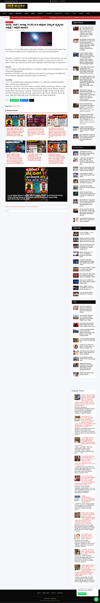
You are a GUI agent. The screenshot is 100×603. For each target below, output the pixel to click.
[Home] (15, 6)
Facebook (54, 1)
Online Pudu (53, 599)
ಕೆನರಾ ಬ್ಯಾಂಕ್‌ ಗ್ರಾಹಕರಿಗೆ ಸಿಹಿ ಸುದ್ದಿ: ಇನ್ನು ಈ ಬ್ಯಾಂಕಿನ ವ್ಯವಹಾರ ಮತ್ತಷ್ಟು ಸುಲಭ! (88, 282)
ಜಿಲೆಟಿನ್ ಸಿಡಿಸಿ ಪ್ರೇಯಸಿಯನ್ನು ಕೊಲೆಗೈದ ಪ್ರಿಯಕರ (86, 373)
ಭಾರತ (10, 13)
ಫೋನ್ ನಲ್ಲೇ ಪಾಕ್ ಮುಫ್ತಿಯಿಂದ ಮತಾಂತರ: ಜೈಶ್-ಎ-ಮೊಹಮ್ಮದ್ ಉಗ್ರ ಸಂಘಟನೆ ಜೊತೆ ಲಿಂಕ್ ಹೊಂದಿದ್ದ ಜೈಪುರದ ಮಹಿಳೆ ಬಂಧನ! (87, 138)
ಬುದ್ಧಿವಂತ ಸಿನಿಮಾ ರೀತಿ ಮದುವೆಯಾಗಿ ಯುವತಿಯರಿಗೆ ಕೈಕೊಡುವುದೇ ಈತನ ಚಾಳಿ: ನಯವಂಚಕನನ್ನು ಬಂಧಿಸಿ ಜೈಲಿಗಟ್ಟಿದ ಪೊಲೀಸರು (86, 367)
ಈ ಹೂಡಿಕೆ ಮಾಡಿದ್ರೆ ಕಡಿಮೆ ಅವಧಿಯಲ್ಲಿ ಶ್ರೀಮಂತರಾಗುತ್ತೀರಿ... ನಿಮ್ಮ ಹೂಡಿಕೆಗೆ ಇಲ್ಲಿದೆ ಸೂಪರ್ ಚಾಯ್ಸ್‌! (87, 262)
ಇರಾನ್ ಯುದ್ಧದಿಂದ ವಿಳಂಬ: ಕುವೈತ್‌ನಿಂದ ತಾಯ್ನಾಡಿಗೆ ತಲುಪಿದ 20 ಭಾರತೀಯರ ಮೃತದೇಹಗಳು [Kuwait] (87, 195)
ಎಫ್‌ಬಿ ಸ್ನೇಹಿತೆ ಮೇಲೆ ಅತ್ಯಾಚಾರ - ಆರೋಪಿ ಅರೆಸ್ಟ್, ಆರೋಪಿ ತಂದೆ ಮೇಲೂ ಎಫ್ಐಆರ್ (87, 220)
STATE (74, 13)
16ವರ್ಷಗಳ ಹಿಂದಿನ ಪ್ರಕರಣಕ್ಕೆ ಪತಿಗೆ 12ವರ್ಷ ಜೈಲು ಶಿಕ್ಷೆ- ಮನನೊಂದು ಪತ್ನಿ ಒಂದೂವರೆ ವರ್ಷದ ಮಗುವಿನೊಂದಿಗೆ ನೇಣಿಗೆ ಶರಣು (87, 161)
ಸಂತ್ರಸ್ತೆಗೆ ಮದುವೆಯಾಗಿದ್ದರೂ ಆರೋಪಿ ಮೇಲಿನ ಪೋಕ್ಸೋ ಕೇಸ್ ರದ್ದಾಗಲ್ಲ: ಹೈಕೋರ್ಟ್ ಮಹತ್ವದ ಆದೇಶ (87, 129)
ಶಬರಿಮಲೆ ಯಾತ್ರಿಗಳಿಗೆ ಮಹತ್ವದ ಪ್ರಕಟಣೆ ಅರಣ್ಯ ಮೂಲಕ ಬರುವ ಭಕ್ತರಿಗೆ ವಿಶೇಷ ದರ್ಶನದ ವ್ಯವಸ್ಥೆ (87, 240)
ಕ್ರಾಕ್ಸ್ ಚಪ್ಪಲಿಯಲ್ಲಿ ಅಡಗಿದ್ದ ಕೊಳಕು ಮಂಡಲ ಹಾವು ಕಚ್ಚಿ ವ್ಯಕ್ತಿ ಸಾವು (87, 187)
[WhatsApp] (96, 599)
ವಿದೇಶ (33, 13)
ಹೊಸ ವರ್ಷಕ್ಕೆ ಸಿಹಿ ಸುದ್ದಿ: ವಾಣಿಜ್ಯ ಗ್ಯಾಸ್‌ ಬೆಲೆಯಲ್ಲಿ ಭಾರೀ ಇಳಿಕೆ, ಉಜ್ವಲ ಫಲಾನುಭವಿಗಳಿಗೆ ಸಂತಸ (87, 275)
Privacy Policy (22, 207)
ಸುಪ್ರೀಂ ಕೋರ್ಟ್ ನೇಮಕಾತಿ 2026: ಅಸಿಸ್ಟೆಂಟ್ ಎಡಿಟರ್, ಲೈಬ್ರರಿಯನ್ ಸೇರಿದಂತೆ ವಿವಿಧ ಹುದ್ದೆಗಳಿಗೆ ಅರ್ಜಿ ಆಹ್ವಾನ (86, 318)
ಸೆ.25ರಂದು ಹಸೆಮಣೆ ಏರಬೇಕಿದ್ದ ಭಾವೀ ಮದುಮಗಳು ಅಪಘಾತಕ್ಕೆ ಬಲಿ (87, 340)
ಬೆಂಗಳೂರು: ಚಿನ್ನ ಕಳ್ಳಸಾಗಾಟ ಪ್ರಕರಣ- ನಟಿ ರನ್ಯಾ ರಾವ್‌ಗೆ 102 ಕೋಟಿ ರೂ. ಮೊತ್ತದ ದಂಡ (87, 346)
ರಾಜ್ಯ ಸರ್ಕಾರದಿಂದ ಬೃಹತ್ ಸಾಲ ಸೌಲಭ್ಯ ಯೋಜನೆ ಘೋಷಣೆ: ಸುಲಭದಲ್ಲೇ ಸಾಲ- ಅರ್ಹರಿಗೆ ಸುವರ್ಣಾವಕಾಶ (87, 247)
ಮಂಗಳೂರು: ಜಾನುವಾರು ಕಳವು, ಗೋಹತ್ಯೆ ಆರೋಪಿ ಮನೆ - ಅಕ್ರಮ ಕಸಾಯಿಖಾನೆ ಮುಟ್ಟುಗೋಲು (87, 181)
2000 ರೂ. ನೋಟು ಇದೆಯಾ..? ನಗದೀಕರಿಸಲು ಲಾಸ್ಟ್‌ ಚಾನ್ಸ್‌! (87, 293)
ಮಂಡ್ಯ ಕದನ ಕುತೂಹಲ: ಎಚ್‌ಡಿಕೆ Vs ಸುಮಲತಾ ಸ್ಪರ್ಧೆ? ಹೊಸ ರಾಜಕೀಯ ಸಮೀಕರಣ (87, 269)
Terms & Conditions (32, 207)
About (39, 593)
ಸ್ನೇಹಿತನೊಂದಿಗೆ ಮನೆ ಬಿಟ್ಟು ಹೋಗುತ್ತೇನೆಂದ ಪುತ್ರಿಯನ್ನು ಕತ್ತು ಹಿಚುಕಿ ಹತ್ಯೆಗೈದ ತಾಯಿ (87, 153)
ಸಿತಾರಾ (26, 13)
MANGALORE (58, 13)
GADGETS (40, 13)
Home (4, 13)
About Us (8, 207)
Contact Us (14, 207)
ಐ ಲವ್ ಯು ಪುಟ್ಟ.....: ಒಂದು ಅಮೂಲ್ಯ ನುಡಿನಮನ (86, 233)
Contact (53, 593)
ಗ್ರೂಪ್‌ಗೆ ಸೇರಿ (82, 593)
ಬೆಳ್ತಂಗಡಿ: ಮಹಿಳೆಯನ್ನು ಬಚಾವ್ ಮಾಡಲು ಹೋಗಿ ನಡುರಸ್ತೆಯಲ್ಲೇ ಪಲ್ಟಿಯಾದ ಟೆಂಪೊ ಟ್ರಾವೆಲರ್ (87, 169)
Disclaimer (60, 593)
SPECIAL (67, 13)
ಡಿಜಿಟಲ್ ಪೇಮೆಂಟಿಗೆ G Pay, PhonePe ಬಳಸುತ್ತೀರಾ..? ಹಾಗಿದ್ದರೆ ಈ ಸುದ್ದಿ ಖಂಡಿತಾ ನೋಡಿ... (86, 255)
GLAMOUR (49, 13)
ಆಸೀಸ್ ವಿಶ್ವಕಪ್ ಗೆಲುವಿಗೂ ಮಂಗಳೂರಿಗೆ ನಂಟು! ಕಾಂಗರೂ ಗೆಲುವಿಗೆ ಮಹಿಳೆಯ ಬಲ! (87, 288)
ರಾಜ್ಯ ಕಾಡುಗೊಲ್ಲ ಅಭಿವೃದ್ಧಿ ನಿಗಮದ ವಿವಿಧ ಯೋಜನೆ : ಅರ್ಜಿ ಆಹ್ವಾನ (87, 175)
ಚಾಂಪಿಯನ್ (19, 13)
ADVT (93, 12)
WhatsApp (15, 100)
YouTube (62, 1)
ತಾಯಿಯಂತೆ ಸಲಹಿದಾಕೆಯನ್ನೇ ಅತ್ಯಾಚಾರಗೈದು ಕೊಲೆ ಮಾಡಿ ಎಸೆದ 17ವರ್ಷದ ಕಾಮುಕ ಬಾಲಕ (87, 325)
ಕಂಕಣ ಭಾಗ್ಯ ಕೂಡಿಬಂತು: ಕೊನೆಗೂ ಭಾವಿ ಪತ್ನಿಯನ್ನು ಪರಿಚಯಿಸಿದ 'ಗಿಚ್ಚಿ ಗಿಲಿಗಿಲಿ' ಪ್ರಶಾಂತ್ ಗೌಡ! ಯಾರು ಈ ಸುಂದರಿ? (86, 309)
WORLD (81, 13)
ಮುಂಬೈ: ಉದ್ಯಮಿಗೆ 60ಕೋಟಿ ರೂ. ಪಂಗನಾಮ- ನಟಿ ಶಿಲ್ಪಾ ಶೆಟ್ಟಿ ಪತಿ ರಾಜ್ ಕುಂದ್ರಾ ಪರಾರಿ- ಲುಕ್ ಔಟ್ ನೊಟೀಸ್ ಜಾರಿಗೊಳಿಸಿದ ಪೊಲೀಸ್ (87, 212)
